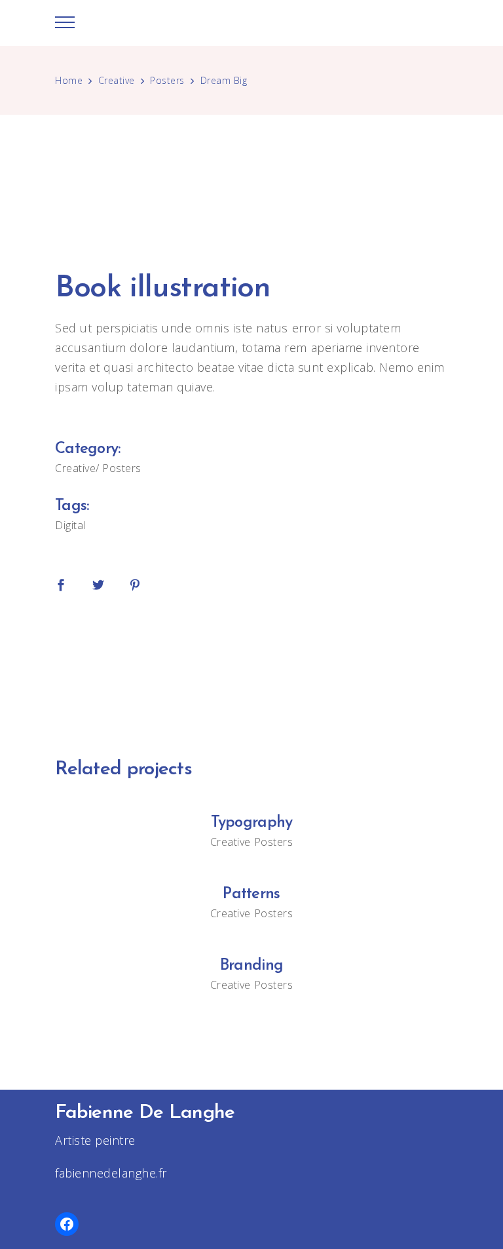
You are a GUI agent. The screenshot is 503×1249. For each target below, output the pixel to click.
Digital (70, 525)
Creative (116, 80)
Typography (252, 823)
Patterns (251, 894)
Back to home (251, 671)
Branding (251, 966)
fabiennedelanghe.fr (111, 1173)
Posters (167, 80)
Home (69, 80)
